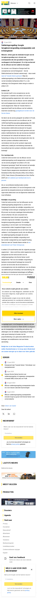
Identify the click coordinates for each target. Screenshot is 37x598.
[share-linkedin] (9, 414)
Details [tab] (18, 282)
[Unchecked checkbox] (5, 588)
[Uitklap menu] (34, 3)
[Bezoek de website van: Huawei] (18, 11)
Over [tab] (30, 282)
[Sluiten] (32, 569)
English (5, 553)
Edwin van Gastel (10, 406)
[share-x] (3, 414)
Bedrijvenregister (8, 543)
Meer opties (17, 319)
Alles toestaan (18, 313)
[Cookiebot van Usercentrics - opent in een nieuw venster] (27, 277)
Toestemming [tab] (6, 282)
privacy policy (15, 444)
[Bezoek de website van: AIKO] (18, 476)
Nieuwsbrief (7, 530)
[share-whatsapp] (14, 414)
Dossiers (8, 510)
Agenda (7, 515)
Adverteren (6, 533)
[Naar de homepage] (5, 3)
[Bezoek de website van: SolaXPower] (18, 502)
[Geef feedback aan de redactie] (5, 558)
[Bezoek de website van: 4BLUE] (18, 454)
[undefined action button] (32, 579)
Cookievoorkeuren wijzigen (11, 549)
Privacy (5, 524)
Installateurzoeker (8, 546)
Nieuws (13, 3)
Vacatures (6, 540)
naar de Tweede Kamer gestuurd (11, 76)
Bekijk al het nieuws (6, 468)
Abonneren (6, 536)
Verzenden (18, 584)
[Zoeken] (29, 3)
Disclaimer (6, 527)
